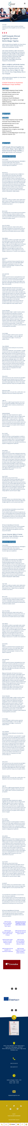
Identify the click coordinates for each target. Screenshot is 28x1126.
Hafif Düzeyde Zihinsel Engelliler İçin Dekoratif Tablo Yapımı (7, 924)
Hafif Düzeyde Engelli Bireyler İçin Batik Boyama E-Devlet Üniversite (7, 942)
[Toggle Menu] (25, 3)
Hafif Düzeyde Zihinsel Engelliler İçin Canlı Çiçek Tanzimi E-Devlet (7, 933)
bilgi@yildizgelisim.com (14, 1095)
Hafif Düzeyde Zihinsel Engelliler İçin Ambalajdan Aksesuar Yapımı (20, 942)
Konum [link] (13, 1124)
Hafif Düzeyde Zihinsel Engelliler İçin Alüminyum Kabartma (7, 950)
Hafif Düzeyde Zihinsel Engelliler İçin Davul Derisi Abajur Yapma (20, 923)
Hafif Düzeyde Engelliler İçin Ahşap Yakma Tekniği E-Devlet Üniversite (20, 951)
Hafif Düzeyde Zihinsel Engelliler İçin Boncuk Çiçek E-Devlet (20, 932)
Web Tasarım (16, 1119)
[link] (2, 1124)
